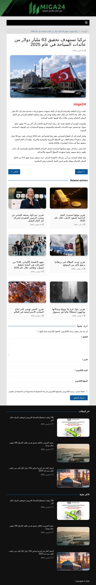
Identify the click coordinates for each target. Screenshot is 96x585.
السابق (80, 172)
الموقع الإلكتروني (81, 381)
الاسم (85, 360)
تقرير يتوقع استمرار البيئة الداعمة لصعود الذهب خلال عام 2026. (69, 218)
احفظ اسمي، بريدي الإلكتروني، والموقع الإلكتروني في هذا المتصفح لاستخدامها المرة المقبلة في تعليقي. (46, 391)
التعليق (84, 337)
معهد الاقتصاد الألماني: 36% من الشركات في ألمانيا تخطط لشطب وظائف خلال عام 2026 (28, 265)
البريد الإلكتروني (81, 370)
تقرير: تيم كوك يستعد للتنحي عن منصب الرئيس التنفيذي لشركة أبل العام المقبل (28, 218)
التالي (15, 172)
